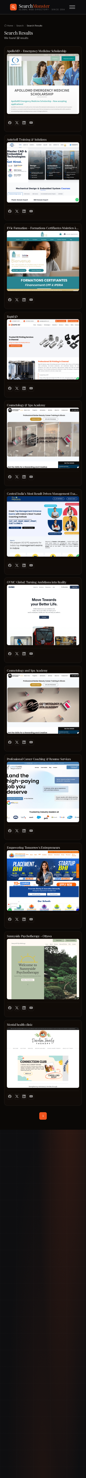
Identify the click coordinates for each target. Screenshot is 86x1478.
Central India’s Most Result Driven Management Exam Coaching (43, 494)
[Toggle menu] (72, 7)
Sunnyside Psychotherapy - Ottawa (29, 936)
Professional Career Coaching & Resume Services (39, 759)
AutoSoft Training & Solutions (27, 139)
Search (20, 25)
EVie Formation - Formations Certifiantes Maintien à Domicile (43, 228)
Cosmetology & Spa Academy (26, 405)
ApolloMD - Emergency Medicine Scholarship (36, 51)
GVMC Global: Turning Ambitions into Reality (36, 582)
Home (9, 25)
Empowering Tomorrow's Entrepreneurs (33, 848)
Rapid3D (12, 317)
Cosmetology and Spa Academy (27, 670)
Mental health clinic (20, 1025)
